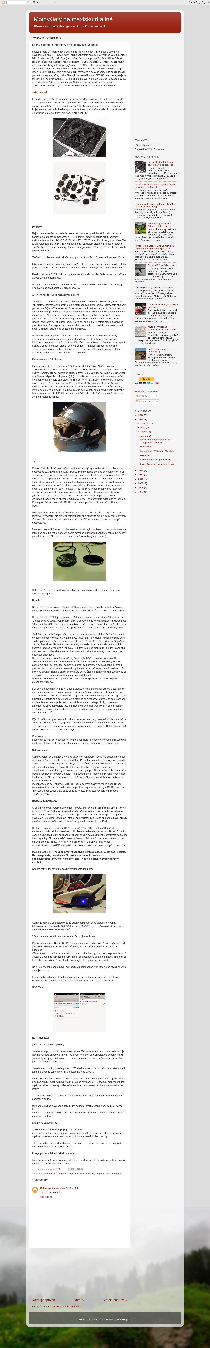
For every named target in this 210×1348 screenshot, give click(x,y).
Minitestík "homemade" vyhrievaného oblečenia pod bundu (155, 185)
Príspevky (143, 396)
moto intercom (113, 1173)
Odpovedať (46, 1197)
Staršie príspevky (115, 1300)
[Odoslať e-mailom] (69, 1169)
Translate (159, 149)
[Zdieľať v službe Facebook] (78, 1169)
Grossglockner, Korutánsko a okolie (154, 287)
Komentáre (144, 401)
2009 (141, 483)
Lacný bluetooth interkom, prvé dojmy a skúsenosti (161, 163)
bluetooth (47, 1173)
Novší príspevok (43, 1300)
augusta (145, 423)
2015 (141, 419)
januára (145, 436)
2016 (141, 415)
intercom (89, 1173)
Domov (79, 1300)
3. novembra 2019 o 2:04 (65, 1188)
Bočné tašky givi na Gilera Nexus (157, 464)
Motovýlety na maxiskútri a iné (73, 19)
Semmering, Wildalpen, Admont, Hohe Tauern (160, 224)
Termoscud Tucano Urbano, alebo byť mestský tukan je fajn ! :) (156, 205)
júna (143, 427)
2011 (141, 479)
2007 (141, 492)
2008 (141, 487)
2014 (141, 470)
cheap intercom (76, 1173)
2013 (141, 474)
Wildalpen (145, 455)
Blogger (126, 1319)
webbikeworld (39, 92)
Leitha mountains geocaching (157, 350)
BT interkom (60, 1173)
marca (144, 431)
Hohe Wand (146, 447)
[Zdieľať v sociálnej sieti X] (75, 1169)
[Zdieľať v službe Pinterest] (81, 1169)
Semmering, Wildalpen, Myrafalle (157, 451)
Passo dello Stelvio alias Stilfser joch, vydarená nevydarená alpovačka (155, 247)
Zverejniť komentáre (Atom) (66, 1306)
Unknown (45, 1188)
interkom (100, 1173)
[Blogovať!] (72, 1169)
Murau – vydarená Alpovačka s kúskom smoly (162, 328)
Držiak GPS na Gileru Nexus (162, 265)
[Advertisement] (79, 1272)
